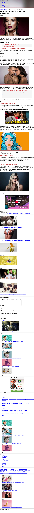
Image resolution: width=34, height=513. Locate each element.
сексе (10, 473)
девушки (16, 469)
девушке (12, 469)
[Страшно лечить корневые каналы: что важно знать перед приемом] (7, 349)
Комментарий (2, 305)
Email (1, 308)
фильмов (25, 473)
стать (23, 473)
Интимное (3, 459)
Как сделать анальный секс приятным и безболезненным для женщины (15, 240)
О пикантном (5, 9)
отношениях (21, 471)
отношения (16, 471)
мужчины (2, 471)
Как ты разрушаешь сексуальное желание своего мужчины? (17, 90)
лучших (7, 470)
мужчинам (20, 470)
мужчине (22, 470)
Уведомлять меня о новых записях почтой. (8, 315)
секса (7, 473)
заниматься (1, 470)
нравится (8, 471)
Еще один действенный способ (9, 46)
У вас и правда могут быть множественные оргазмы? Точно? (12, 366)
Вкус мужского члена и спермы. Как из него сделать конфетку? (12, 507)
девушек (5, 469)
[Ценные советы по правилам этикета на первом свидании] (7, 357)
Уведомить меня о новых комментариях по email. (9, 313)
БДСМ (3, 455)
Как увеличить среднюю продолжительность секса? (11, 227)
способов (21, 473)
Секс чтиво (3, 465)
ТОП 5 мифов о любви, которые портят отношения (10, 374)
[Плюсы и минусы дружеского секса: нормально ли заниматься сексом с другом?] (8, 278)
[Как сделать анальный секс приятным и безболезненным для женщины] (8, 238)
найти (6, 471)
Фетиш (3, 466)
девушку (19, 469)
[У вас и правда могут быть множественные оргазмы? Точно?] (7, 365)
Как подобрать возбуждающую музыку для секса (10, 331)
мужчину (28, 470)
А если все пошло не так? (8, 45)
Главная (1, 9)
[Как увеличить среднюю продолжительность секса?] (8, 225)
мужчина (17, 470)
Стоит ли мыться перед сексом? (7, 266)
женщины (29, 469)
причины (1, 473)
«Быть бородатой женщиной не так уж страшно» (10, 490)
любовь (9, 470)
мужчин (12, 470)
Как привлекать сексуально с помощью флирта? (11, 44)
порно (27, 471)
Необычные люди (5, 460)
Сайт (1, 310)
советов (15, 473)
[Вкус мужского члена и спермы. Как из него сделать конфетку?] (7, 506)
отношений (12, 471)
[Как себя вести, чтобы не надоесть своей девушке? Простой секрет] (7, 481)
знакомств (4, 470)
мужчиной (25, 470)
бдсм (0, 469)
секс (4, 473)
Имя (1, 307)
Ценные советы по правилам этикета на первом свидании (11, 358)
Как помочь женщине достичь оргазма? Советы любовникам (13, 294)
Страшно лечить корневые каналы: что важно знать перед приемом (13, 435)
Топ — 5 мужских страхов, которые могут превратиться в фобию (12, 341)
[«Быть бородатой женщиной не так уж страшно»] (7, 489)
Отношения (4, 463)
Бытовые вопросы (5, 456)
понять (24, 471)
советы (18, 473)
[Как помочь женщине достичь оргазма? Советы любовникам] (8, 292)
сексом (12, 473)
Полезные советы (5, 464)
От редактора (4, 462)
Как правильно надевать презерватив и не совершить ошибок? (13, 253)
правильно (29, 471)
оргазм (10, 471)
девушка (9, 469)
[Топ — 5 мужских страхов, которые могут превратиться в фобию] (7, 340)
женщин (23, 469)
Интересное (4, 458)
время (2, 469)
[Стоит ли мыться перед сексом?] (8, 265)
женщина (26, 469)
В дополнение (4, 457)
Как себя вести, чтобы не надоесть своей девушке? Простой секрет (13, 482)
